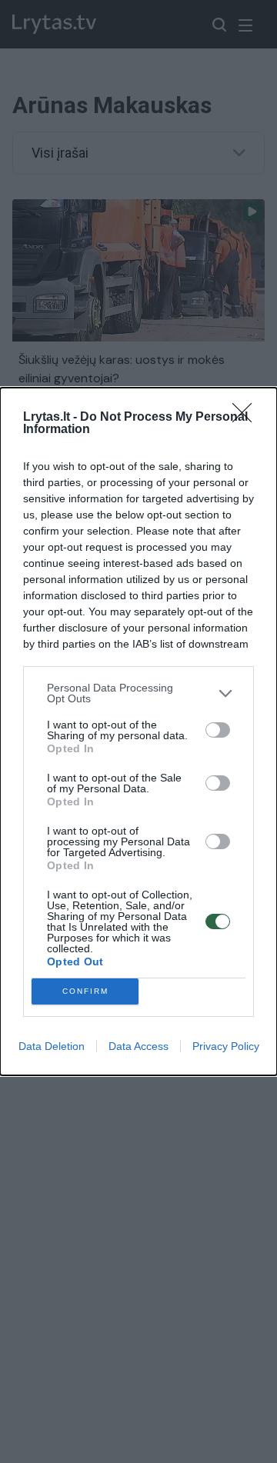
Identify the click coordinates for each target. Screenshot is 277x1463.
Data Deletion (51, 1046)
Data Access (138, 1046)
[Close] (247, 417)
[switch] (217, 730)
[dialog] (138, 731)
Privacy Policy (225, 1046)
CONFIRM (85, 991)
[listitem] (138, 693)
